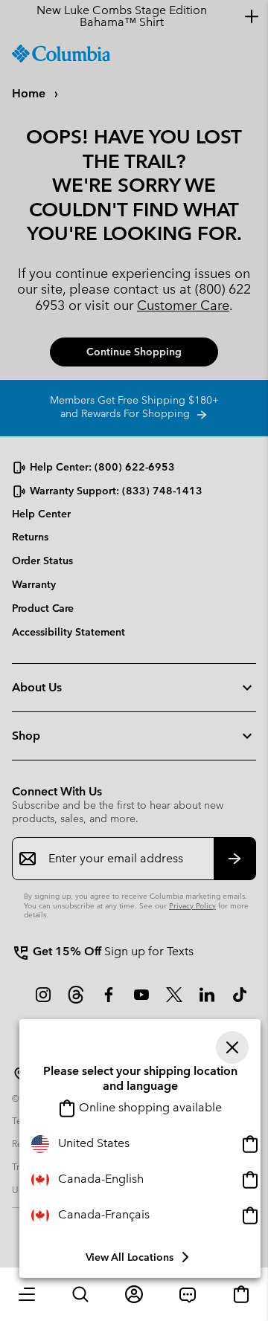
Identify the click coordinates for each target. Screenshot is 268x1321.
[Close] (232, 1047)
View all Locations (129, 1257)
